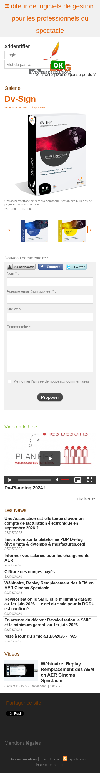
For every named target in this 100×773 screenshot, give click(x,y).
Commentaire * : (20, 327)
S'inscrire (44, 74)
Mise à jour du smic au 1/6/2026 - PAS (40, 636)
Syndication (77, 759)
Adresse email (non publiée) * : (31, 291)
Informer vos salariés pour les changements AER (46, 558)
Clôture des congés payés (29, 571)
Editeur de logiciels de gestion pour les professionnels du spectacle (50, 18)
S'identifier (17, 46)
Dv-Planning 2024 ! (25, 487)
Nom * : (13, 273)
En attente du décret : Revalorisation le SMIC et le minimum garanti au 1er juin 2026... (47, 622)
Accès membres (24, 759)
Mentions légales (22, 743)
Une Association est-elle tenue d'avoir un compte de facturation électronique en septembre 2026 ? (44, 523)
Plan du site (49, 759)
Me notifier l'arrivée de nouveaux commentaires (51, 381)
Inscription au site (50, 765)
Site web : (15, 309)
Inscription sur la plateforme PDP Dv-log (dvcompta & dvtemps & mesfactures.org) (44, 541)
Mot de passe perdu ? (76, 74)
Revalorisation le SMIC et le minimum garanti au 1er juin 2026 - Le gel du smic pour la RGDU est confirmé (49, 604)
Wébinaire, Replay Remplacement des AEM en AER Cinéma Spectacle (49, 585)
